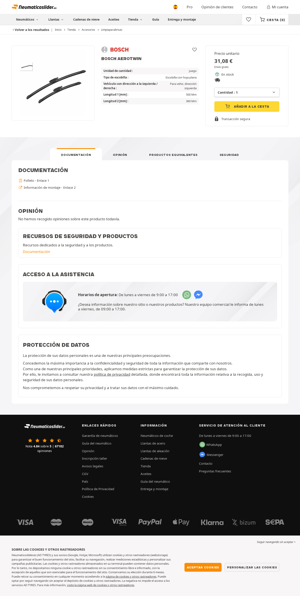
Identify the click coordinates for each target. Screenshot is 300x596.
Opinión (120, 155)
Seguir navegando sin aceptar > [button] (276, 542)
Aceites (113, 19)
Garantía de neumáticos (100, 435)
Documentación (76, 155)
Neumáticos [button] (25, 19)
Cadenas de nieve (86, 19)
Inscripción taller (94, 458)
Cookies (88, 496)
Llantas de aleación (155, 451)
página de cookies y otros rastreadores (131, 576)
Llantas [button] (54, 19)
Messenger (215, 454)
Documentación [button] (36, 251)
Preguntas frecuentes (215, 471)
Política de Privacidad (98, 489)
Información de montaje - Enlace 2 (49, 187)
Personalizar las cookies (252, 567)
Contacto (249, 7)
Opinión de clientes (217, 7)
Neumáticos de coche (157, 435)
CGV (85, 473)
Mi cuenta (280, 7)
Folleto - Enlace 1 (36, 180)
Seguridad (229, 155)
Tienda (133, 19)
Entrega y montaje (182, 19)
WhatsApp (214, 444)
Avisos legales (92, 466)
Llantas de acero (153, 443)
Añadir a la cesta (251, 107)
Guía (155, 19)
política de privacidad (112, 374)
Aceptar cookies (203, 567)
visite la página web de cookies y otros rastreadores (100, 585)
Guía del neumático (96, 443)
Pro (190, 7)
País (85, 481)
